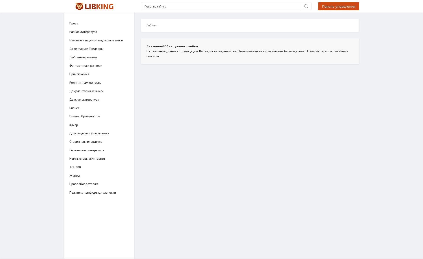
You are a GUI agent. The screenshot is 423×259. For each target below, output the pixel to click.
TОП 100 (75, 167)
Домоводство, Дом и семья (89, 133)
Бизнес (74, 108)
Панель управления (338, 6)
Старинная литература (85, 141)
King (99, 6)
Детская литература (84, 99)
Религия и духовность (85, 82)
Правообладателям (83, 184)
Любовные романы (83, 57)
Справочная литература (86, 150)
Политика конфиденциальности (92, 192)
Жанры (74, 175)
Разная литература (83, 31)
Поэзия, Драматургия (84, 116)
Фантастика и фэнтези (85, 65)
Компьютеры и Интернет (87, 158)
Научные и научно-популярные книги (96, 40)
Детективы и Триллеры (86, 48)
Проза (73, 23)
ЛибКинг (152, 25)
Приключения (79, 74)
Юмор (73, 125)
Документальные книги (86, 91)
